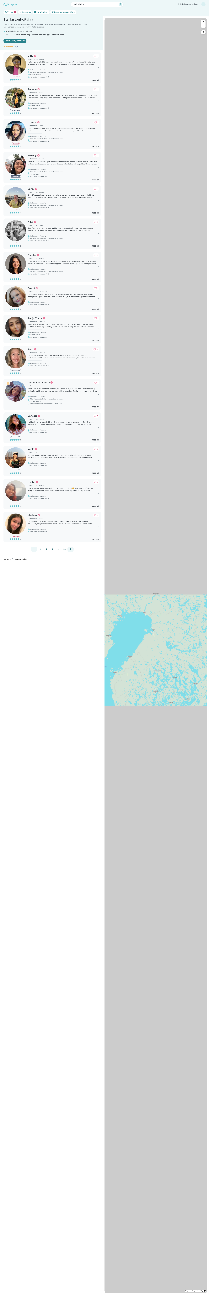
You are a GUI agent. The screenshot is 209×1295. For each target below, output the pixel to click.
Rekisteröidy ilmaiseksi (15, 41)
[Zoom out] (203, 26)
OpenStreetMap (198, 1291)
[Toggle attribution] (205, 1291)
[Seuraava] (70, 549)
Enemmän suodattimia (64, 12)
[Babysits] (10, 4)
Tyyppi (11, 12)
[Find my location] (203, 32)
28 (64, 549)
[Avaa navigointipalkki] (203, 4)
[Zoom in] (203, 22)
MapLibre (188, 1291)
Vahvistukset (42, 12)
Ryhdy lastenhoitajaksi (188, 4)
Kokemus (26, 12)
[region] (155, 655)
